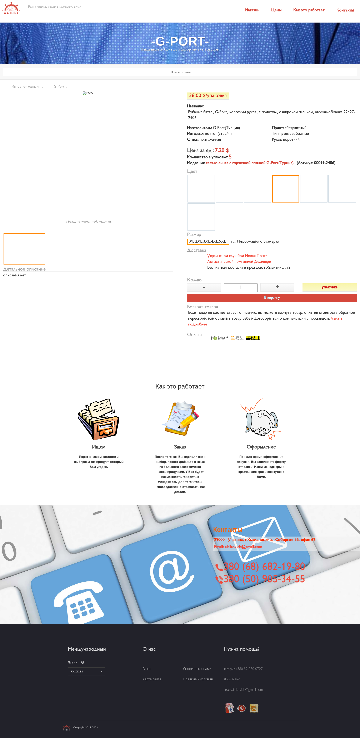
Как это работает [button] (309, 10)
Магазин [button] (252, 10)
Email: (238, 547)
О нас (146, 668)
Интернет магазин (25, 87)
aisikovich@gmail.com (247, 689)
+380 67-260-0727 (249, 668)
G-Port (59, 87)
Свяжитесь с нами (197, 668)
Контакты (345, 11)
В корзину (272, 298)
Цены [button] (276, 10)
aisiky (236, 679)
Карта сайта (151, 679)
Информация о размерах (258, 242)
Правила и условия (198, 679)
